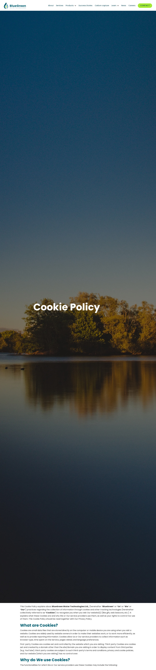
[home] (22, 6)
